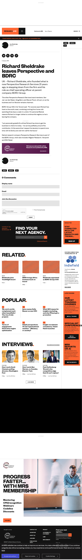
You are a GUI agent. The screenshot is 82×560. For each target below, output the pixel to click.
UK (17, 170)
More (53, 345)
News (4, 170)
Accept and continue (10, 556)
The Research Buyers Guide (6, 228)
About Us (32, 535)
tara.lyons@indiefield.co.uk (71, 272)
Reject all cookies (30, 556)
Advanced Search (42, 241)
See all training (71, 316)
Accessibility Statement (47, 533)
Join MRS (7, 520)
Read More (43, 151)
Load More (31, 382)
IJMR (44, 537)
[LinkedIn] (3, 57)
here (3, 550)
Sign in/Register (48, 31)
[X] (8, 57)
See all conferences (72, 336)
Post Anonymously (39, 210)
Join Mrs (32, 538)
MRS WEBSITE (46, 539)
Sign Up (71, 241)
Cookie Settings (50, 556)
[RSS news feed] (12, 57)
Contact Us (33, 529)
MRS (42, 31)
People (11, 170)
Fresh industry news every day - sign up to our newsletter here (21, 38)
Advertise (33, 532)
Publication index (33, 541)
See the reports (71, 362)
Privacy (45, 529)
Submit (31, 217)
